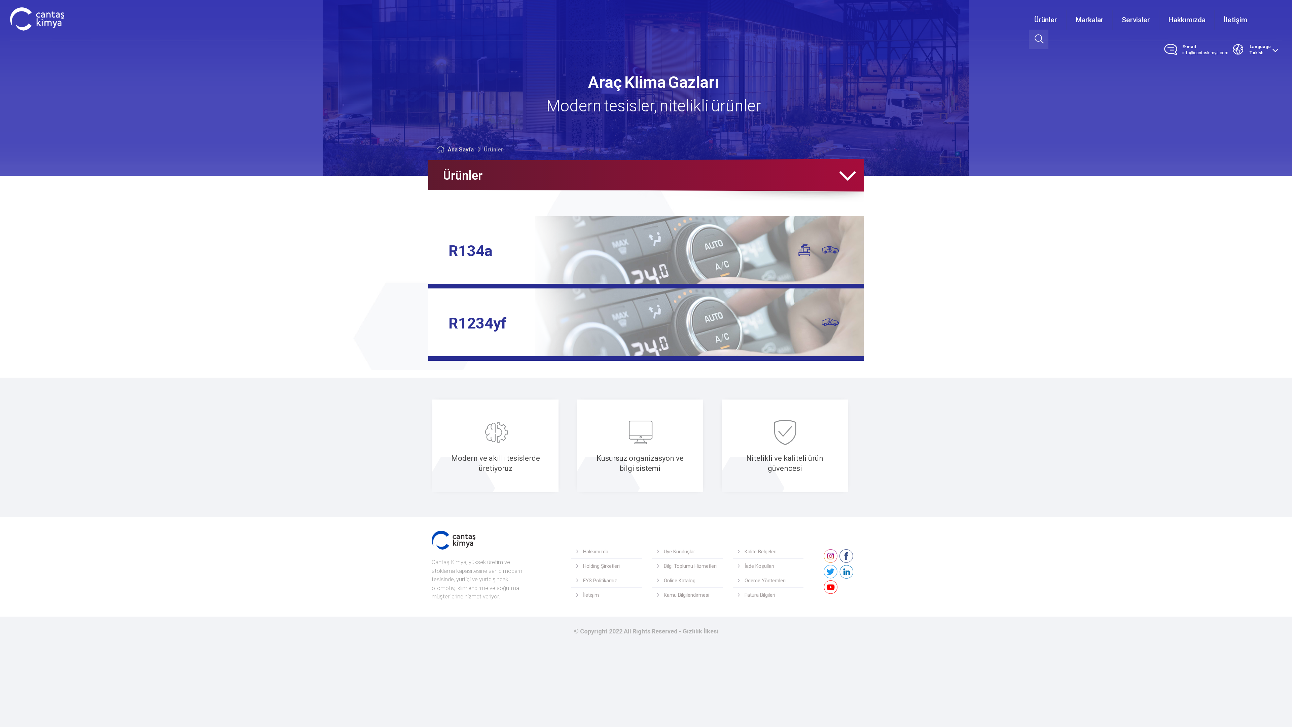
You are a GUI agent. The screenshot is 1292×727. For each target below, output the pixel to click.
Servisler (1136, 20)
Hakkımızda (1187, 20)
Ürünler (1045, 20)
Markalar (1089, 20)
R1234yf (477, 323)
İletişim (1235, 20)
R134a (470, 251)
